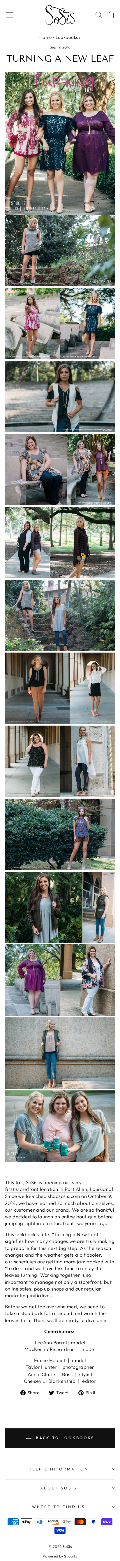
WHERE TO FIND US (58, 1506)
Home (45, 37)
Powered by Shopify (60, 1556)
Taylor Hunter (41, 1367)
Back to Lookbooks (64, 1437)
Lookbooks (67, 37)
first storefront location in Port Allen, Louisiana (58, 1189)
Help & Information (59, 1469)
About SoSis (58, 1488)
